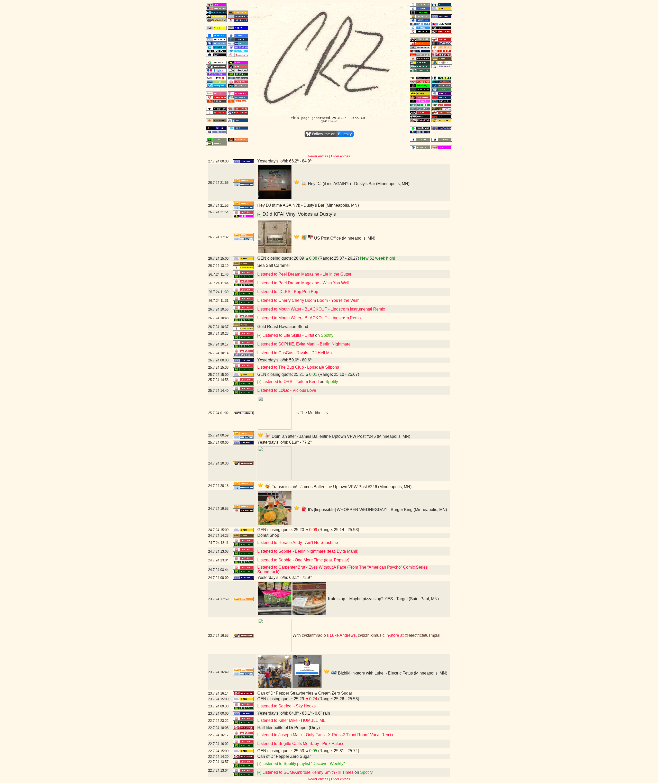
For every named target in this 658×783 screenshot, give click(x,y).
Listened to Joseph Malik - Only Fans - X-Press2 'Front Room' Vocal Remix (325, 735)
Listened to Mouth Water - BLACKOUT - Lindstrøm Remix (309, 318)
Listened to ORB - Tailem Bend (290, 381)
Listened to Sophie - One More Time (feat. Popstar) (303, 560)
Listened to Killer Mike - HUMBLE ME (291, 720)
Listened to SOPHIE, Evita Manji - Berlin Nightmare (304, 344)
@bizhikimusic (371, 635)
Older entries (340, 156)
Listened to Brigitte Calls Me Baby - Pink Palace (300, 743)
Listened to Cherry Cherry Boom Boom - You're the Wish (308, 300)
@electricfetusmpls (422, 635)
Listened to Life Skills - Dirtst (288, 335)
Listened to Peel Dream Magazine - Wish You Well (303, 283)
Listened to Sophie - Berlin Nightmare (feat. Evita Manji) (307, 551)
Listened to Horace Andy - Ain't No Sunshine (297, 542)
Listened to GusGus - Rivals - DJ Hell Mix (295, 353)
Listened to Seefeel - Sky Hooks (286, 706)
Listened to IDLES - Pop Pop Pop (287, 291)
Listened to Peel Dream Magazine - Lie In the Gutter (304, 274)
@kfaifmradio (314, 635)
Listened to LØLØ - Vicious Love (286, 390)
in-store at (395, 635)
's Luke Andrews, (342, 635)
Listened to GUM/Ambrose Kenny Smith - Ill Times (307, 772)
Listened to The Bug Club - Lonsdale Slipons (298, 367)
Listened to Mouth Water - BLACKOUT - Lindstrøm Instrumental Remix (321, 309)
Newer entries (318, 156)
